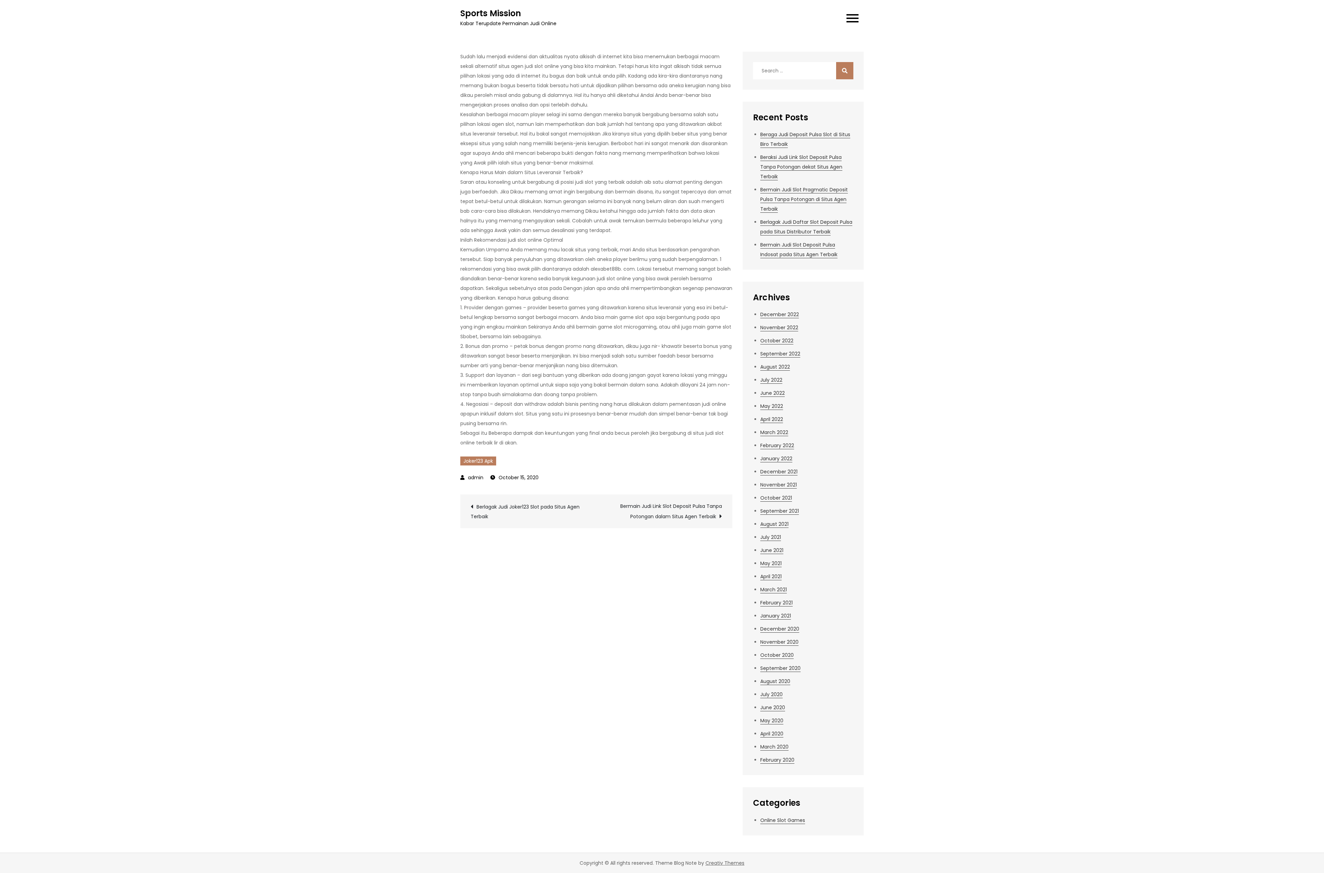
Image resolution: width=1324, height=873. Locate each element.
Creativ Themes (724, 863)
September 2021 (779, 511)
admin (475, 477)
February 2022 (777, 445)
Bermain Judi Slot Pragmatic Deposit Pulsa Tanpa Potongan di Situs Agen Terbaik (804, 199)
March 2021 (773, 589)
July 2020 (771, 694)
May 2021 (771, 563)
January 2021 (775, 615)
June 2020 (772, 707)
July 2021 (770, 537)
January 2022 (776, 458)
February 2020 (777, 759)
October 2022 (776, 340)
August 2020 (775, 681)
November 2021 (778, 484)
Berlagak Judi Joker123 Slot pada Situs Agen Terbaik (525, 511)
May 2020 (771, 720)
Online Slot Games (782, 820)
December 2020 (779, 628)
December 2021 (779, 471)
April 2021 (771, 576)
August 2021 (774, 524)
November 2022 (779, 327)
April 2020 (771, 733)
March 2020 (774, 746)
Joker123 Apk (478, 461)
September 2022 (780, 353)
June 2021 (771, 550)
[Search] (844, 70)
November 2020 (779, 642)
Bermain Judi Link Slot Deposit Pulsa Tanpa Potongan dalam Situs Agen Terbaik (671, 511)
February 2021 (776, 602)
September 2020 (780, 668)
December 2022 (779, 314)
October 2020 (777, 655)
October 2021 (776, 497)
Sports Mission (490, 13)
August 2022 (775, 366)
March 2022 (774, 432)
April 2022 (771, 419)
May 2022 (771, 406)
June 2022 (772, 393)
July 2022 (771, 380)
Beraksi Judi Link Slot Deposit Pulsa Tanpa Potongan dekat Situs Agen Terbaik (801, 167)
